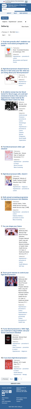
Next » (17, 32)
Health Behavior (23, 264)
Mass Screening (18, 167)
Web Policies (5, 398)
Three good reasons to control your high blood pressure (15, 274)
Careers (18, 401)
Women (21, 134)
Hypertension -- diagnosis (20, 187)
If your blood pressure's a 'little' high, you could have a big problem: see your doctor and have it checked (15, 331)
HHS (16, 406)
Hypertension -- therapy (20, 374)
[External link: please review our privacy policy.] (3, 391)
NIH (13, 406)
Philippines (22, 136)
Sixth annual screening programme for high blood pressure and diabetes (14, 198)
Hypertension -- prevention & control (23, 83)
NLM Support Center (21, 398)
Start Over (5, 18)
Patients (21, 132)
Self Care (21, 266)
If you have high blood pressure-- (15, 358)
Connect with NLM (6, 388)
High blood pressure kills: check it (15, 174)
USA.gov (20, 406)
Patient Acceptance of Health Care (22, 320)
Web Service (24, 13)
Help (15, 13)
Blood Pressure (18, 165)
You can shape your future (12, 226)
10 (10, 35)
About (9, 13)
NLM (10, 406)
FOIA (3, 399)
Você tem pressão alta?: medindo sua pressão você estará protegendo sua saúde (15, 43)
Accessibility (19, 399)
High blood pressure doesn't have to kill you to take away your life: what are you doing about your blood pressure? (15, 71)
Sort (3, 35)
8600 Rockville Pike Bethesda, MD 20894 (21, 391)
